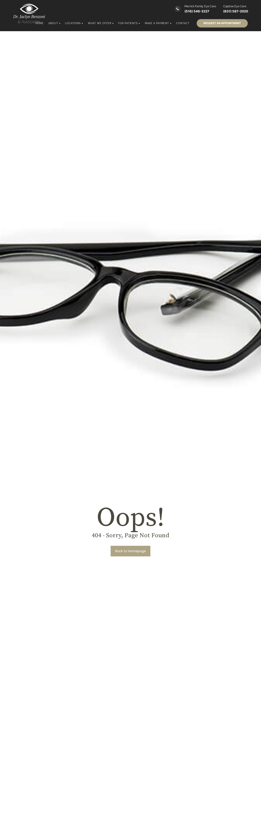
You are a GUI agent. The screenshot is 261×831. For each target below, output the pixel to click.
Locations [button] (73, 23)
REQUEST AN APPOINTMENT (222, 23)
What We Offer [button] (99, 23)
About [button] (53, 23)
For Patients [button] (128, 23)
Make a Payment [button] (157, 23)
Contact (182, 23)
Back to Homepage (130, 551)
